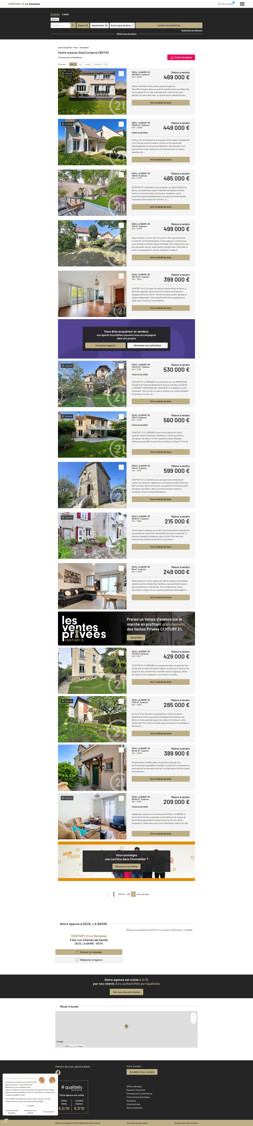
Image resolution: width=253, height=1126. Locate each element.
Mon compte (227, 4)
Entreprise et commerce (139, 1093)
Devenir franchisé (135, 1089)
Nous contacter (134, 1107)
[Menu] (242, 4)
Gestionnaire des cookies (186, 1123)
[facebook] (58, 1072)
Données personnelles (137, 1123)
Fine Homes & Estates (138, 1097)
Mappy (81, 1046)
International (133, 1104)
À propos (131, 1100)
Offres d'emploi (134, 1086)
